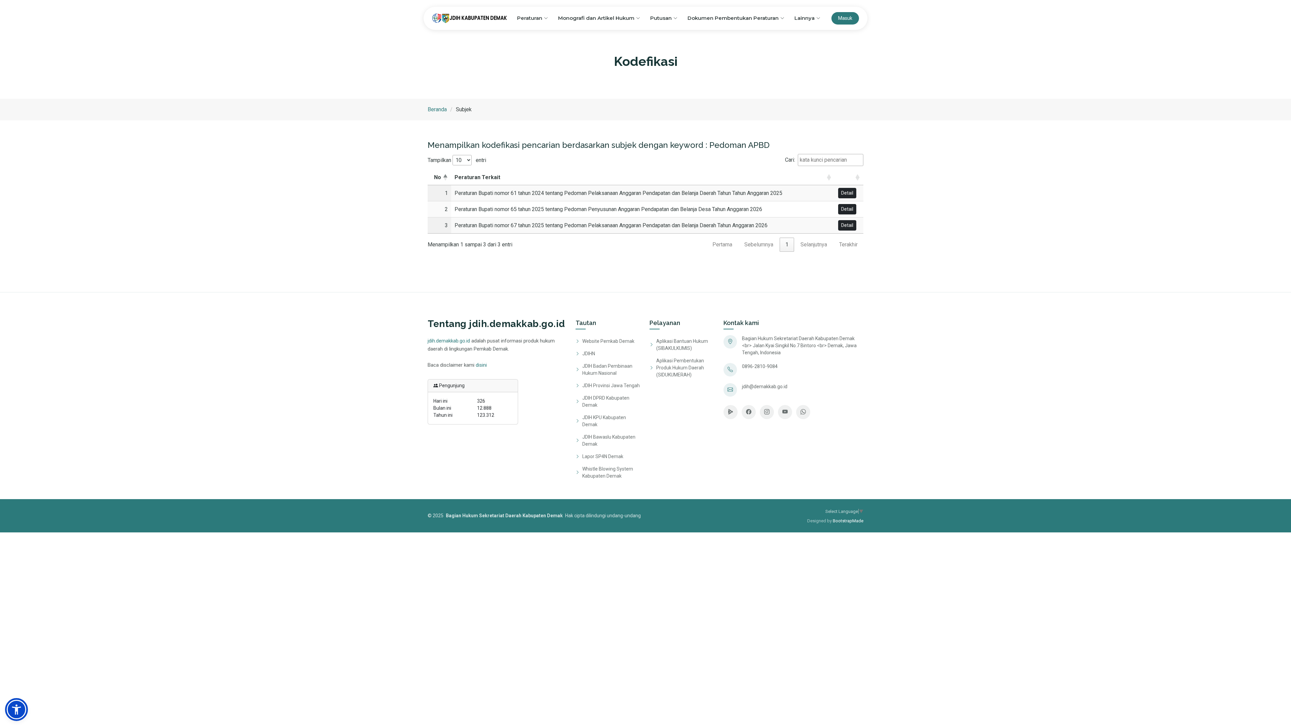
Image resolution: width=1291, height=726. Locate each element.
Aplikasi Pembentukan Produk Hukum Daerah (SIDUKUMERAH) (680, 367)
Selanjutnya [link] (813, 244)
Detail (847, 193)
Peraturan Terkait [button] (477, 177)
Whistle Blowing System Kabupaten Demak (607, 472)
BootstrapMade (848, 520)
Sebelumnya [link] (758, 244)
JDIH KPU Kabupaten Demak (604, 421)
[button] (838, 177)
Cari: (790, 160)
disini (481, 365)
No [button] (437, 177)
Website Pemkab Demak (608, 341)
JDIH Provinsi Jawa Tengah (611, 385)
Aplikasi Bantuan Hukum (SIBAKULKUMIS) (682, 344)
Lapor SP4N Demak (602, 456)
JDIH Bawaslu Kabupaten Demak (608, 440)
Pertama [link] (722, 244)
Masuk (845, 18)
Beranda (437, 109)
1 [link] (786, 244)
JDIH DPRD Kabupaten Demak (605, 401)
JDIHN (588, 353)
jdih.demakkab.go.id (449, 341)
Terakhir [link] (848, 244)
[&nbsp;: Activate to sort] (849, 177)
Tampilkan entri (457, 160)
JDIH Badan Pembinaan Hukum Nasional (607, 369)
